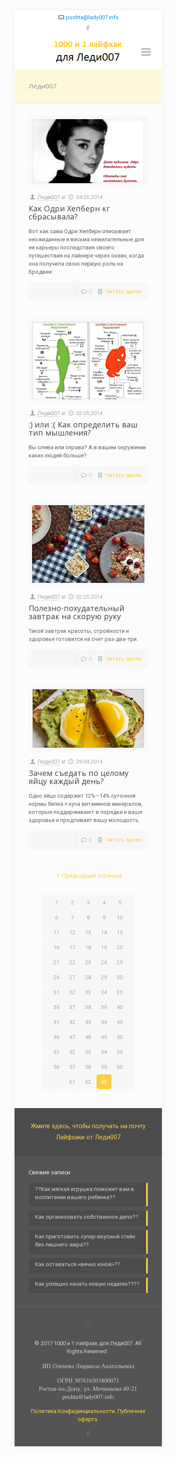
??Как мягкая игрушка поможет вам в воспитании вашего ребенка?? (84, 1193)
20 (120, 947)
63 (104, 1082)
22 (72, 962)
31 (56, 992)
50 (120, 1037)
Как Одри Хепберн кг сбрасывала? (69, 212)
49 (104, 1037)
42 (72, 1022)
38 (88, 1007)
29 (104, 977)
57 (72, 1067)
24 (104, 962)
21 (56, 962)
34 (104, 992)
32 (72, 992)
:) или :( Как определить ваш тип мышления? (83, 428)
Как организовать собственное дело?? (86, 1217)
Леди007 (49, 197)
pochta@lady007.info (92, 17)
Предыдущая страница (92, 875)
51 (56, 1052)
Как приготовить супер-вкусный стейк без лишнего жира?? (85, 1240)
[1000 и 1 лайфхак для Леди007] (88, 52)
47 (72, 1037)
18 (88, 947)
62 (88, 1082)
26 (56, 977)
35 (120, 992)
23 (88, 962)
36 (56, 1007)
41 (56, 1022)
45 (120, 1022)
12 (72, 932)
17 (72, 947)
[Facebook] (88, 28)
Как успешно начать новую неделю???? (87, 1284)
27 (72, 977)
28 (88, 977)
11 (56, 932)
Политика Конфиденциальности (73, 1411)
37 (72, 1007)
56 (56, 1067)
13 (88, 932)
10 (120, 917)
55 (120, 1052)
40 (120, 1007)
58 (88, 1067)
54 (104, 1052)
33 (88, 992)
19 (104, 947)
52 (72, 1052)
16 (56, 947)
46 (56, 1037)
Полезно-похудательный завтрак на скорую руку (76, 612)
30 (120, 977)
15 (120, 932)
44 (104, 1022)
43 (88, 1022)
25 (120, 962)
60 (120, 1067)
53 (88, 1052)
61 (72, 1082)
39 (104, 1007)
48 (88, 1037)
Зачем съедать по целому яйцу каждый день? (79, 777)
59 (104, 1067)
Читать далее (123, 291)
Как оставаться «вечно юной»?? (77, 1264)
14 (104, 932)
